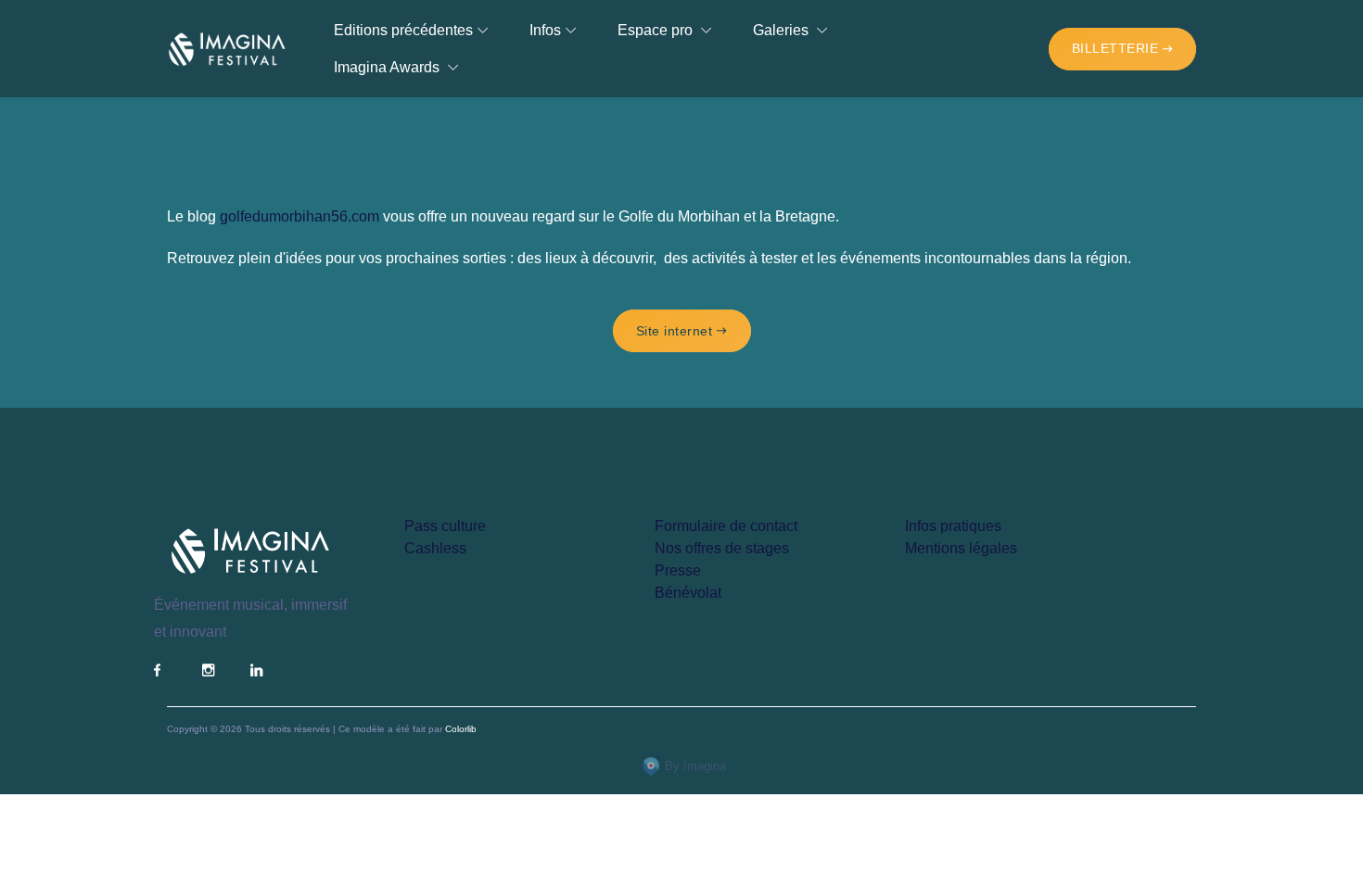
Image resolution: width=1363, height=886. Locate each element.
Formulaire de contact (726, 526)
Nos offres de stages (722, 548)
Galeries (782, 30)
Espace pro (657, 30)
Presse (678, 570)
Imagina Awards (388, 67)
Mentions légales (961, 548)
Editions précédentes (403, 30)
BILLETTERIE (1115, 48)
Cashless (435, 548)
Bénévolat (688, 593)
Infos (545, 30)
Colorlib (461, 729)
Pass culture (445, 526)
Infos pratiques (953, 526)
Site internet (674, 330)
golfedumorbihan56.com (299, 216)
